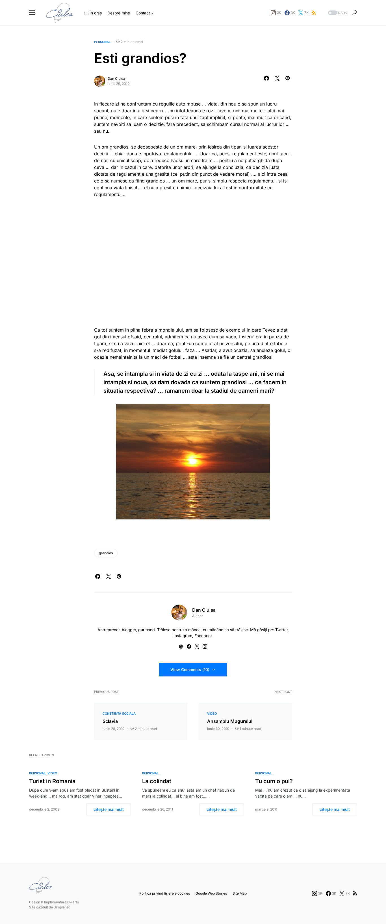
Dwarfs (73, 902)
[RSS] (314, 12)
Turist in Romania (52, 781)
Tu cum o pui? (274, 781)
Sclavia (110, 721)
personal (102, 42)
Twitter (281, 629)
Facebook (203, 635)
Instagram (183, 635)
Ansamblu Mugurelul (229, 721)
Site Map (240, 893)
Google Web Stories (211, 893)
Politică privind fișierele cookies (164, 893)
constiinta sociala (119, 713)
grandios (106, 553)
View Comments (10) (189, 669)
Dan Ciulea (116, 78)
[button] (32, 12)
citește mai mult (109, 809)
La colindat (156, 781)
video (212, 713)
